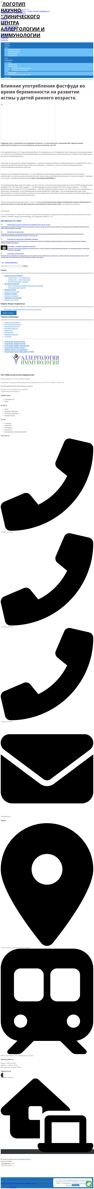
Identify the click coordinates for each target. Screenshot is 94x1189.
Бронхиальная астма (11, 326)
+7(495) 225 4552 (33, 11)
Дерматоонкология (11, 300)
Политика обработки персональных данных (17, 386)
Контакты (4, 40)
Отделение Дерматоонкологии (21, 68)
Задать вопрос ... (8, 313)
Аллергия (8, 262)
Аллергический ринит (12, 322)
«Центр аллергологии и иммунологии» (17, 1159)
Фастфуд (14, 262)
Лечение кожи (9, 28)
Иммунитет (8, 330)
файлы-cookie (73, 1180)
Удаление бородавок (12, 292)
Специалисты (5, 34)
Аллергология (12, 64)
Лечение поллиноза (14, 49)
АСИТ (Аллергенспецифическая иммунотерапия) (25, 286)
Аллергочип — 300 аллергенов (19, 280)
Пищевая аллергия (11, 335)
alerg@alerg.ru (44, 11)
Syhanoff (13, 1187)
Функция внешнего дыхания (18, 282)
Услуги (3, 23)
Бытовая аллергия (11, 328)
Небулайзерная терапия (16, 288)
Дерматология (12, 66)
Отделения (7, 62)
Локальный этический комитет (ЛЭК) (19, 74)
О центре (7, 45)
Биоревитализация (11, 296)
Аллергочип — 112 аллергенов (19, 278)
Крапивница (8, 333)
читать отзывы (6, 1161)
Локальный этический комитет (15, 432)
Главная (4, 19)
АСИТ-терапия (9, 30)
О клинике (4, 21)
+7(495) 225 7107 (20, 11)
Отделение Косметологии (20, 70)
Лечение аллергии (11, 26)
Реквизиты (8, 428)
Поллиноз (8, 337)
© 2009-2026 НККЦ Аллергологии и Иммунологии (18, 1183)
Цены (3, 36)
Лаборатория (12, 72)
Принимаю (75, 1185)
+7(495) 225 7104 (6, 11)
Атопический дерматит (12, 324)
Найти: (3, 266)
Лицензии (4, 38)
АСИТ (6, 409)
